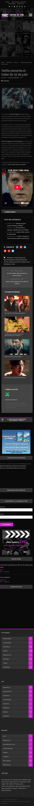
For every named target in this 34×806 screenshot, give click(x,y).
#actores (15, 466)
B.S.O (1, 569)
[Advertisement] (17, 39)
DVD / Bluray (6, 647)
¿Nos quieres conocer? (18, 2)
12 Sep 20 (6, 572)
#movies (23, 468)
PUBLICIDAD (11, 3)
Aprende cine (6, 687)
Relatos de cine (7, 655)
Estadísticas (6, 708)
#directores (8, 466)
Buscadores (6, 695)
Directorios (6, 704)
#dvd (8, 468)
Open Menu (31, 15)
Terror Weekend (5, 577)
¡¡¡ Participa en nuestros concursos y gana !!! (16, 420)
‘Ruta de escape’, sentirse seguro (13, 356)
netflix (11, 262)
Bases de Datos (7, 691)
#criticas (23, 466)
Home (2, 62)
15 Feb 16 (6, 582)
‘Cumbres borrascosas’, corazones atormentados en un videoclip (14, 334)
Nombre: (2, 507)
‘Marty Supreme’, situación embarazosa (15, 377)
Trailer (13, 264)
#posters (2, 466)
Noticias (16, 62)
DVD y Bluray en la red (9, 744)
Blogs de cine (6, 740)
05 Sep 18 (4, 77)
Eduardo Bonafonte (13, 77)
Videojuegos (6, 667)
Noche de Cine (17, 262)
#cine (19, 466)
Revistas (5, 752)
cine (24, 258)
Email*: (2, 514)
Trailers (5, 663)
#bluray (12, 468)
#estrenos (18, 468)
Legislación (6, 716)
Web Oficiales (6, 761)
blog (21, 258)
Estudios (5, 712)
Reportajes (6, 659)
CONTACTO (20, 3)
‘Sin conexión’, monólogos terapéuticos (15, 313)
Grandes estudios (8, 748)
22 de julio (16, 258)
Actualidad (9, 62)
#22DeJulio (10, 258)
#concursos (3, 468)
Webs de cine (6, 765)
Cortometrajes (7, 643)
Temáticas (3, 580)
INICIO (8, 2)
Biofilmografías (7, 638)
